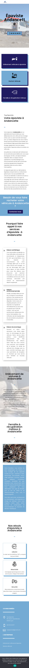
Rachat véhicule (7, 646)
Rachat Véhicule (14, 81)
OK (15, 665)
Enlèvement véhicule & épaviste (14, 64)
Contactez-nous (15, 212)
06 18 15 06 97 (16, 33)
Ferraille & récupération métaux (14, 98)
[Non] (27, 662)
